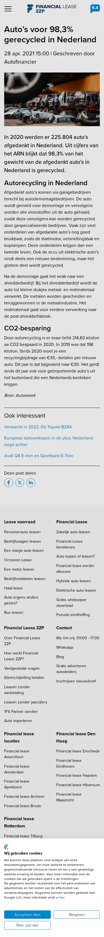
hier (61, 897)
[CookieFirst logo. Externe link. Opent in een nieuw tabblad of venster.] (6, 847)
